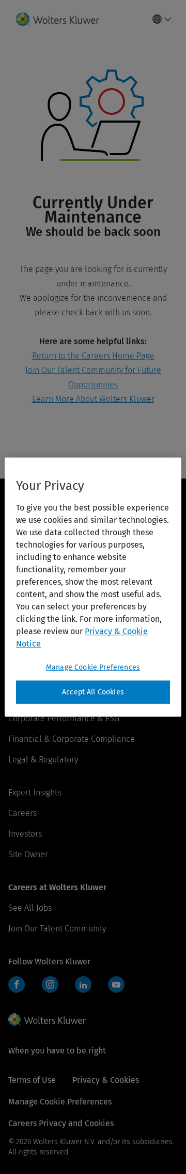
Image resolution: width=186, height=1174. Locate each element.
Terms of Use (32, 1080)
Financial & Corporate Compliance (71, 739)
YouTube (116, 984)
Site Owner (28, 854)
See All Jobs (30, 908)
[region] (93, 587)
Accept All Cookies (93, 692)
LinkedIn (83, 984)
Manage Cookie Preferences (93, 667)
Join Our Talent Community (57, 928)
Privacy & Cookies (105, 1080)
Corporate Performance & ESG (63, 718)
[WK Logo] (47, 1019)
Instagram (50, 984)
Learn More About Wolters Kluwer (93, 399)
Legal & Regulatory (43, 759)
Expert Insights (34, 792)
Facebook (16, 984)
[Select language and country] (162, 19)
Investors (25, 834)
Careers (22, 813)
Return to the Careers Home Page (93, 356)
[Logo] (61, 19)
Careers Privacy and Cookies (61, 1123)
